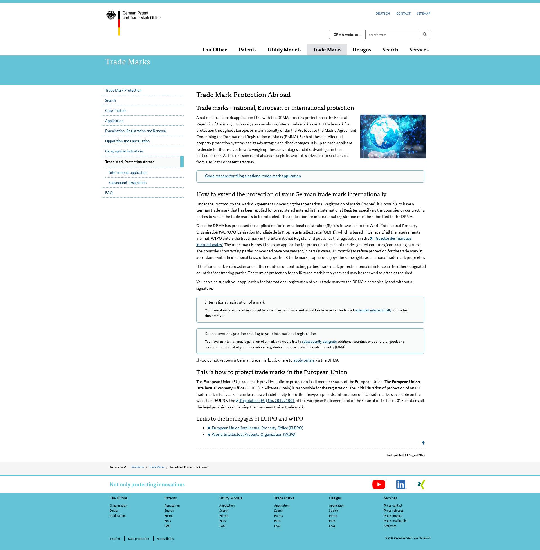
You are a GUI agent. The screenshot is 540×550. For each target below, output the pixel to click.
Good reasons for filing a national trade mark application (253, 175)
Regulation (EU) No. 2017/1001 (267, 400)
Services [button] (419, 49)
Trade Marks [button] (327, 49)
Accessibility (165, 538)
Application (114, 120)
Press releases (394, 510)
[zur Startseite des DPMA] (142, 27)
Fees (168, 520)
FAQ (108, 192)
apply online (303, 360)
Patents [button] (247, 49)
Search (110, 100)
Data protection (138, 538)
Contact (403, 13)
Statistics (390, 525)
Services (390, 497)
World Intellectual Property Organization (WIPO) (253, 434)
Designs (335, 497)
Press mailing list (396, 520)
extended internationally (374, 310)
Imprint (115, 538)
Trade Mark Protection (123, 90)
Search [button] (390, 49)
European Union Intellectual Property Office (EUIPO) (257, 427)
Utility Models (230, 497)
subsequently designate (319, 341)
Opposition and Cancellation (127, 140)
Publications (118, 515)
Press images (393, 515)
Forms (169, 515)
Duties (114, 510)
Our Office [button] (215, 49)
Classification (115, 110)
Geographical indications (124, 151)
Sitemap (423, 13)
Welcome (138, 466)
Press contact (393, 505)
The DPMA (118, 497)
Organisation (118, 505)
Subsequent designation (128, 182)
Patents (171, 497)
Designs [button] (362, 49)
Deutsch (383, 13)
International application (128, 172)
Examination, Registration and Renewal (136, 130)
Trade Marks (156, 466)
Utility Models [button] (285, 49)
